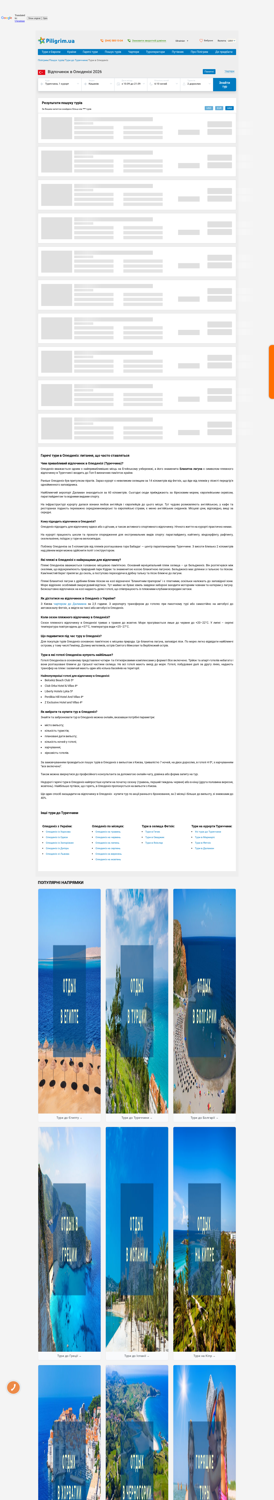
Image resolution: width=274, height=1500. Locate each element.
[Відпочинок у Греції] (69, 1239)
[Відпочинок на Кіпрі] (204, 1239)
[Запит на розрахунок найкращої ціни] (271, 372)
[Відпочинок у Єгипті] (69, 1001)
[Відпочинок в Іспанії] (137, 1239)
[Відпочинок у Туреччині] (137, 1001)
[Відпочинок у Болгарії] (204, 1001)
